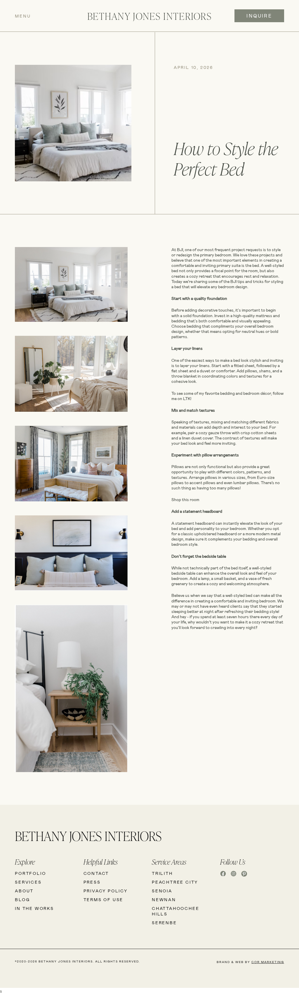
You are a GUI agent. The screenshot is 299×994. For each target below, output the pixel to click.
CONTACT (96, 873)
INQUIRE (259, 15)
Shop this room (185, 499)
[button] (43, 16)
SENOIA (162, 890)
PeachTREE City (175, 882)
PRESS (92, 882)
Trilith (162, 873)
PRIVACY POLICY (106, 890)
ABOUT (24, 890)
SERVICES (28, 882)
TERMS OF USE (104, 899)
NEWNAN (164, 899)
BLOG (22, 899)
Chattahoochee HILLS (175, 911)
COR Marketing (267, 962)
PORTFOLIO (30, 873)
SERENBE (164, 922)
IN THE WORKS (34, 908)
